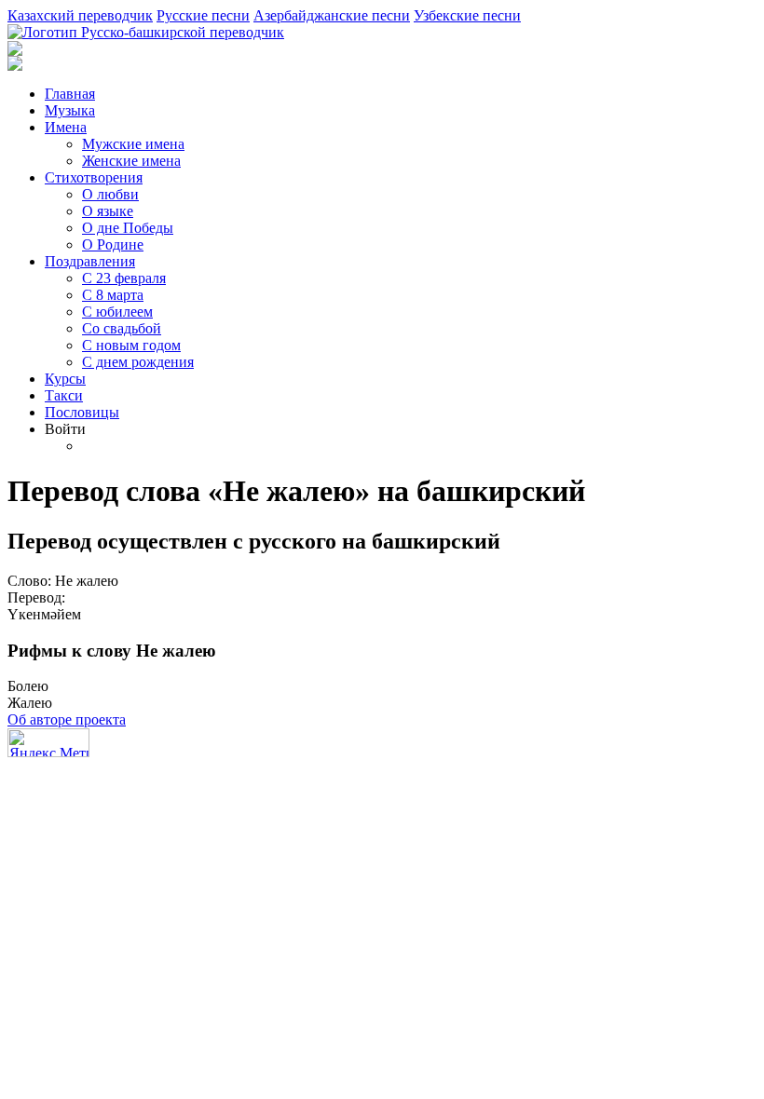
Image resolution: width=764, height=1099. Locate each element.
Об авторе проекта (66, 719)
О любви (110, 194)
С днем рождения (138, 362)
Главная (70, 94)
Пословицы (82, 412)
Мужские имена (133, 144)
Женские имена (131, 161)
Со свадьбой (121, 328)
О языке (107, 211)
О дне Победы (127, 228)
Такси (64, 395)
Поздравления (90, 261)
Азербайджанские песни (331, 15)
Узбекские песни (467, 15)
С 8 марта (112, 295)
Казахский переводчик (80, 15)
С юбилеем (117, 311)
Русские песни (203, 15)
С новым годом (131, 345)
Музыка (70, 110)
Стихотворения (94, 177)
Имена (66, 127)
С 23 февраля (124, 278)
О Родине (112, 244)
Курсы (65, 379)
